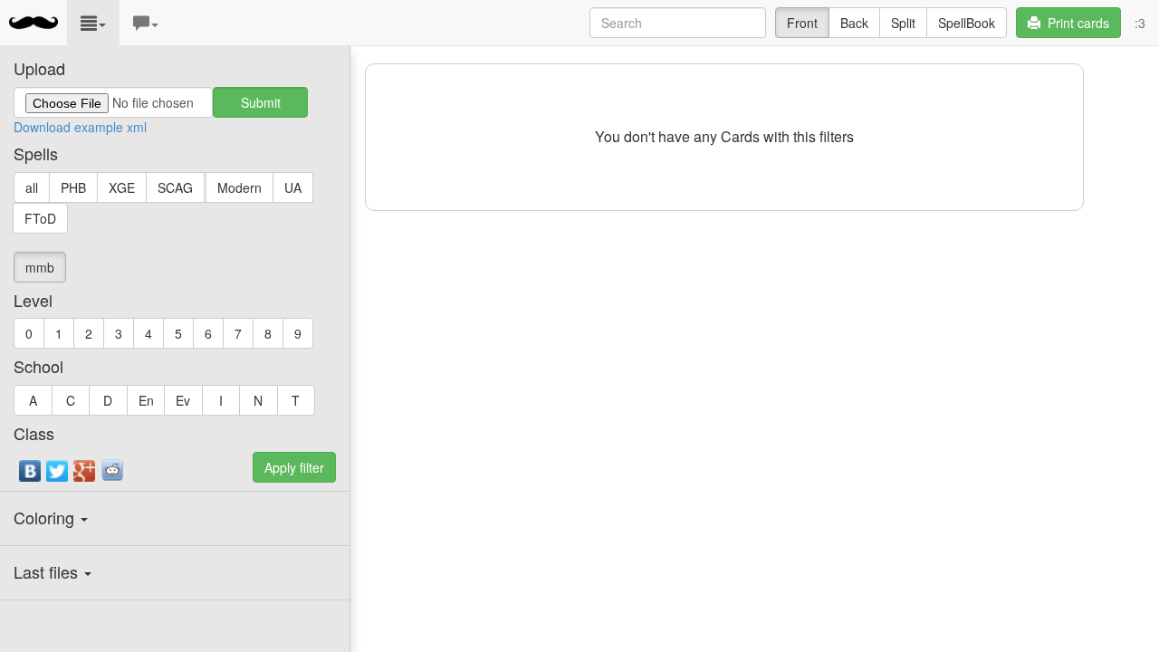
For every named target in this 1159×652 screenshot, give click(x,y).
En (146, 400)
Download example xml (80, 127)
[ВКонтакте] (30, 475)
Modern (239, 187)
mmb (39, 267)
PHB (73, 187)
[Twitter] (58, 475)
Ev (183, 400)
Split (903, 23)
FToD (40, 218)
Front (802, 23)
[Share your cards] (112, 470)
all (31, 187)
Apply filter (294, 467)
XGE (122, 187)
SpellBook (966, 23)
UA (293, 187)
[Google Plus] (85, 475)
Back (854, 23)
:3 (1140, 23)
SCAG (175, 187)
